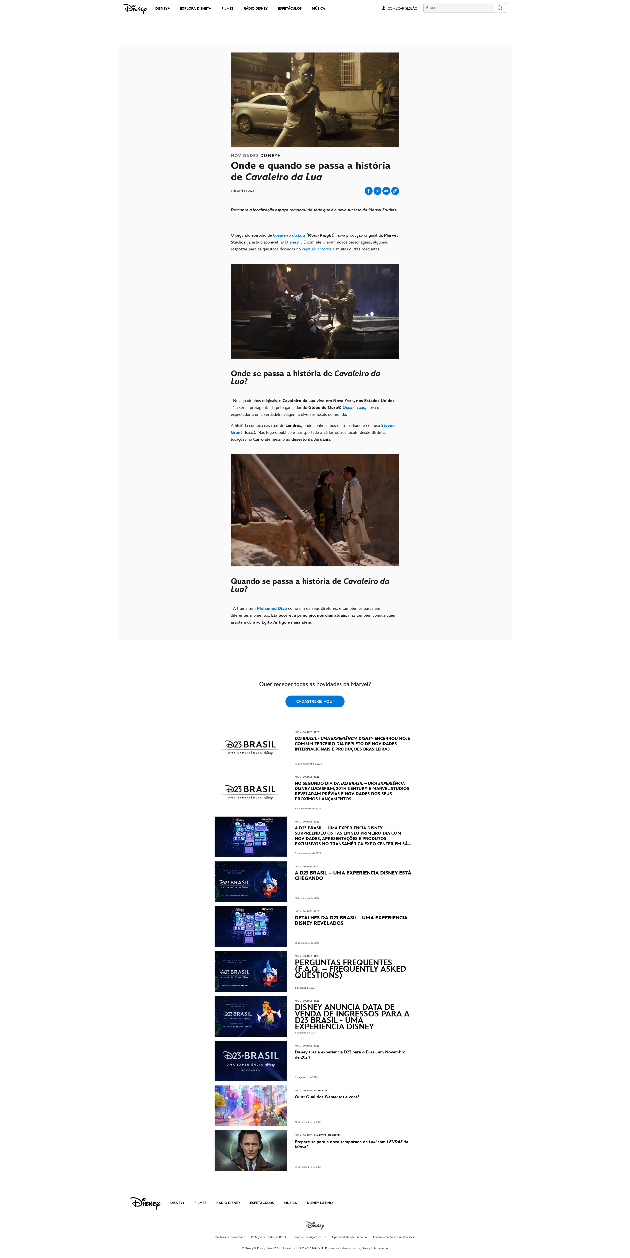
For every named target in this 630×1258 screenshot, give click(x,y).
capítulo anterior (316, 249)
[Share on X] (377, 191)
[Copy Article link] (395, 191)
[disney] (145, 1203)
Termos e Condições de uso (309, 1237)
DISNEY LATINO (320, 1203)
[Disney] (135, 9)
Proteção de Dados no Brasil (268, 1237)
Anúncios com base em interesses (393, 1237)
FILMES (200, 1203)
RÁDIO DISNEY (228, 1203)
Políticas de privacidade (230, 1237)
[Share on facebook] (369, 191)
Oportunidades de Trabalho (349, 1237)
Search (500, 8)
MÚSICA (290, 1203)
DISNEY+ (177, 1203)
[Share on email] (386, 191)
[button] (405, 8)
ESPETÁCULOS (262, 1203)
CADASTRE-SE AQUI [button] (315, 701)
